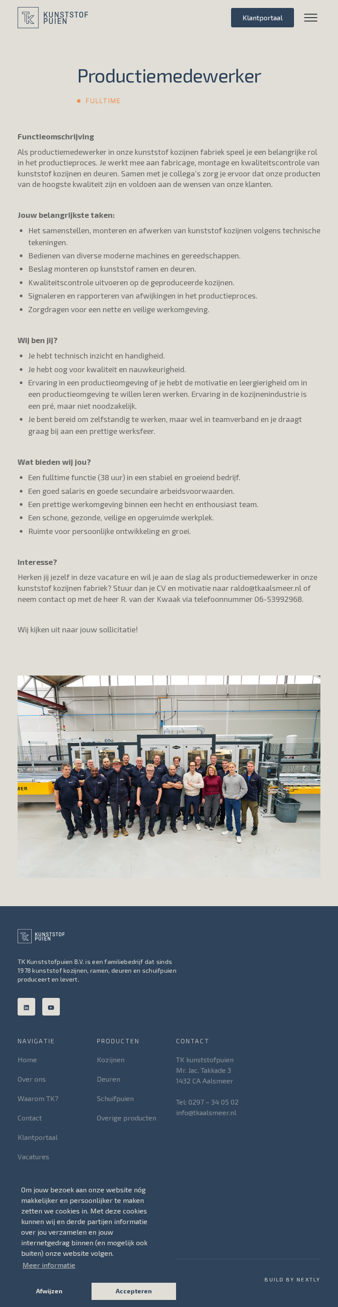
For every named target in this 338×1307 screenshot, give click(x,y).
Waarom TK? (38, 1098)
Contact (30, 1117)
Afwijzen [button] (49, 1291)
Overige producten (126, 1117)
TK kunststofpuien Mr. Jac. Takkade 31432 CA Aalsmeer (205, 1070)
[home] (53, 17)
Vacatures (33, 1156)
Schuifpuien (115, 1098)
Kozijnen (111, 1059)
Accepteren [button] (134, 1291)
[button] (307, 17)
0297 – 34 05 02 (213, 1102)
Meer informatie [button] (48, 1265)
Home (27, 1059)
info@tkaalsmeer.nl (206, 1112)
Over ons (32, 1079)
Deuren (108, 1079)
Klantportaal (262, 17)
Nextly (308, 1279)
